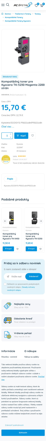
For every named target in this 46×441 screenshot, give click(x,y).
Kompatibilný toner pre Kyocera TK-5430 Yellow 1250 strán (11, 237)
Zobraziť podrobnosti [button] (14, 425)
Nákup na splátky (31, 357)
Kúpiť (23, 135)
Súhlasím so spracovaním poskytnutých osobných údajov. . (23, 287)
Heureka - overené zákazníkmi (9, 358)
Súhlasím (23, 432)
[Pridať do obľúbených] (32, 135)
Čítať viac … (7, 126)
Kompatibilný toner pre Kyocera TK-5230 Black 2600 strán (34, 237)
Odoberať (33, 276)
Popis (10, 178)
